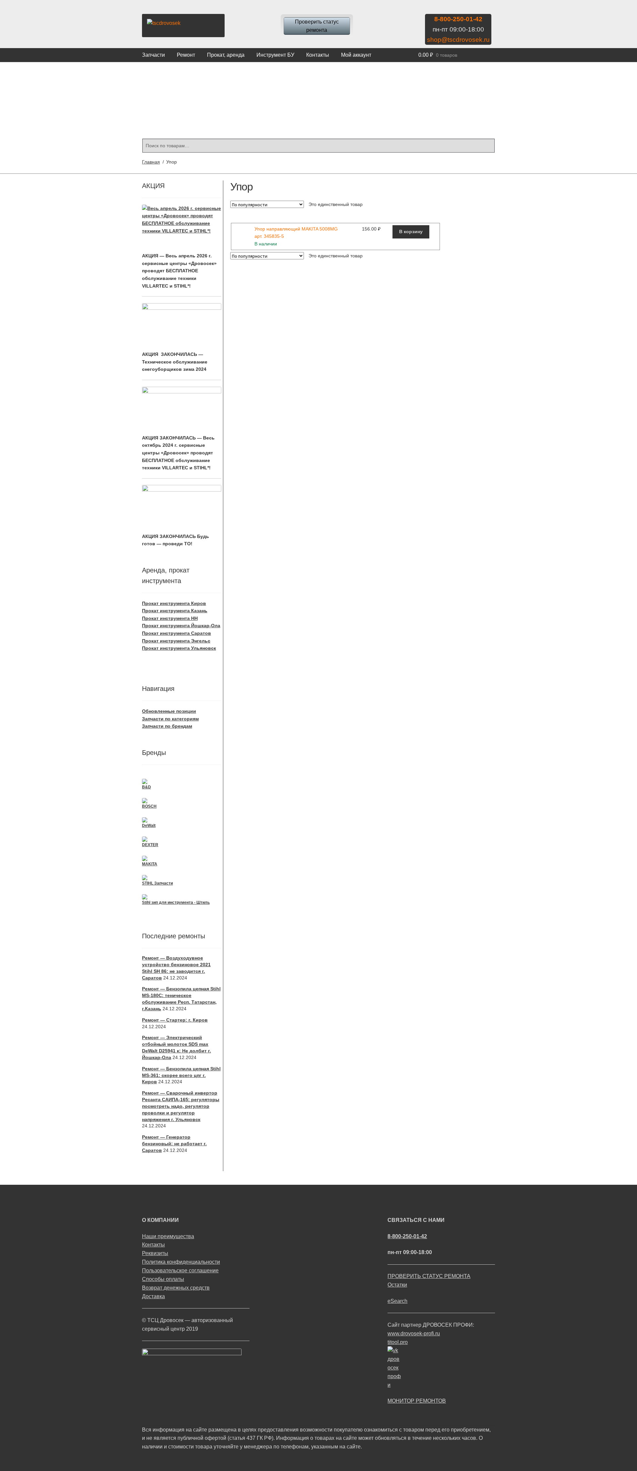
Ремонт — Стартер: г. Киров (175, 1020)
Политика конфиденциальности (181, 1262)
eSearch (397, 1301)
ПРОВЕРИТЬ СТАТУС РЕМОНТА (429, 1276)
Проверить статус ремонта (317, 26)
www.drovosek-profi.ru (414, 1333)
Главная (151, 162)
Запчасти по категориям (170, 718)
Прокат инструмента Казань (174, 610)
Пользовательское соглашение (180, 1270)
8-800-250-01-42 (458, 19)
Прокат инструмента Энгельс (176, 640)
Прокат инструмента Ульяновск (179, 648)
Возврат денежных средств (176, 1288)
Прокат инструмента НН (170, 618)
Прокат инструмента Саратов (176, 633)
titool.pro (398, 1342)
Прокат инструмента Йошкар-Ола (181, 625)
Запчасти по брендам (167, 726)
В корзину (411, 231)
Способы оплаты (163, 1279)
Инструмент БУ (275, 55)
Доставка (153, 1296)
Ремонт (186, 55)
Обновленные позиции (169, 711)
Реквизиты (155, 1253)
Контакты (317, 55)
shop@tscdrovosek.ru (458, 39)
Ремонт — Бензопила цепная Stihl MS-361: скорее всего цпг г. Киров (181, 1075)
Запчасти (153, 55)
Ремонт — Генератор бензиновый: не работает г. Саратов (174, 1143)
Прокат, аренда (226, 55)
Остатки (397, 1285)
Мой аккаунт (356, 55)
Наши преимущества (168, 1236)
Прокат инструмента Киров (174, 603)
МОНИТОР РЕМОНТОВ (417, 1401)
